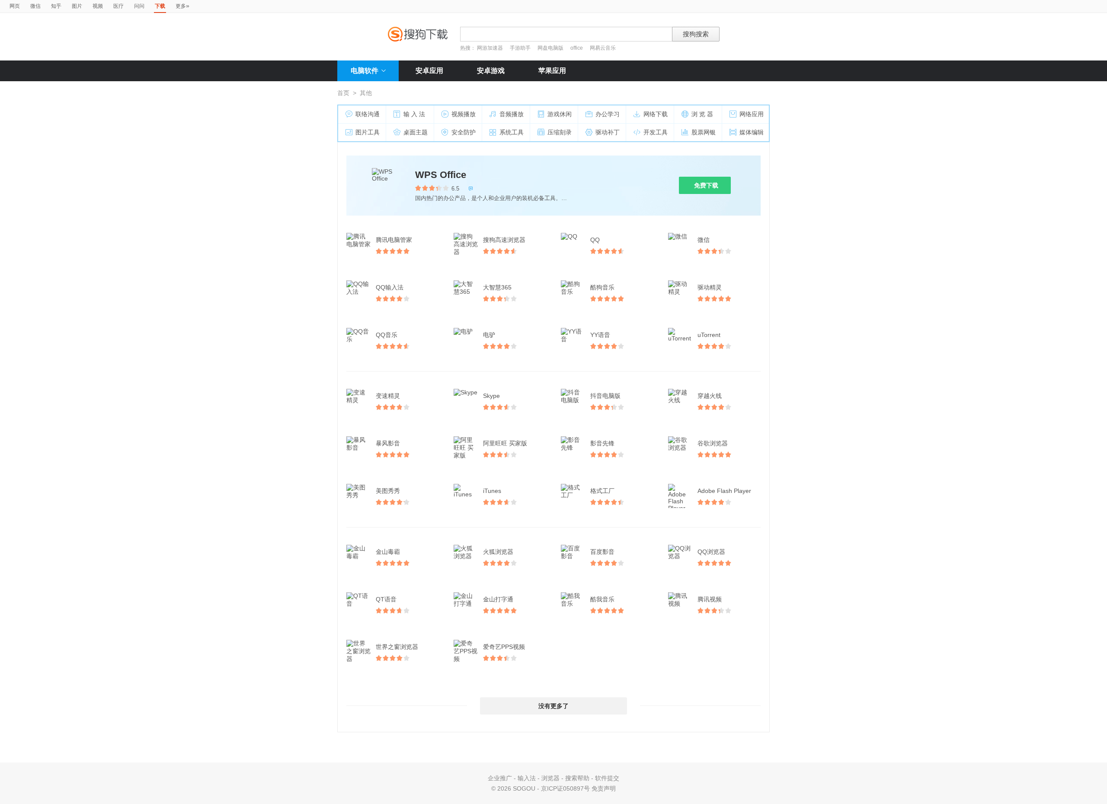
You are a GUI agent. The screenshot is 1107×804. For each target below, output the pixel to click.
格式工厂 (602, 490)
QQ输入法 (389, 287)
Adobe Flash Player (724, 490)
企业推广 (500, 778)
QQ (595, 239)
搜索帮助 (577, 778)
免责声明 (604, 788)
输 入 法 (414, 114)
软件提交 (607, 778)
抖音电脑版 (605, 395)
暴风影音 (388, 443)
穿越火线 (709, 395)
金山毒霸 (388, 551)
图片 (77, 6)
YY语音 (600, 334)
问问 (139, 6)
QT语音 (386, 599)
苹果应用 (552, 70)
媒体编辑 (751, 132)
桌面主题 (415, 132)
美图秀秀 (388, 490)
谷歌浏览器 (712, 443)
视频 (98, 6)
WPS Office (440, 174)
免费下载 (706, 185)
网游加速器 (490, 48)
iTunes (492, 490)
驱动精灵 (709, 287)
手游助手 (521, 48)
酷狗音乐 (602, 287)
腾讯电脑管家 (394, 239)
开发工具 (655, 132)
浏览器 (550, 778)
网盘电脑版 (550, 48)
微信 (35, 6)
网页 (15, 6)
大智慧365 (497, 287)
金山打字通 (498, 599)
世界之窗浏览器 (397, 646)
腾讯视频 (709, 599)
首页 (343, 92)
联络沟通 (367, 114)
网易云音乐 (603, 48)
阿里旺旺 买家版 (505, 443)
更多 (182, 5)
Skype (491, 395)
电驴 (489, 334)
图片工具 (367, 132)
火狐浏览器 (498, 551)
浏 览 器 (702, 114)
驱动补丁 (607, 132)
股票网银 (703, 132)
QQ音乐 (386, 334)
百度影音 (602, 551)
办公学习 (607, 114)
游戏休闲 (559, 114)
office (577, 48)
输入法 (527, 778)
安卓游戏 (491, 70)
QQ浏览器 (711, 551)
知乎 (56, 6)
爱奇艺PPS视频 (504, 646)
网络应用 (751, 114)
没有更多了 (553, 705)
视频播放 (463, 114)
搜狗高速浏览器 (504, 239)
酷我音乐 (602, 599)
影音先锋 (602, 443)
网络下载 (655, 114)
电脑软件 (364, 70)
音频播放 (511, 114)
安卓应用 (429, 70)
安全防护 (463, 132)
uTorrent (708, 334)
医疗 (118, 6)
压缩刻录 (559, 132)
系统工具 (511, 132)
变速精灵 (388, 395)
